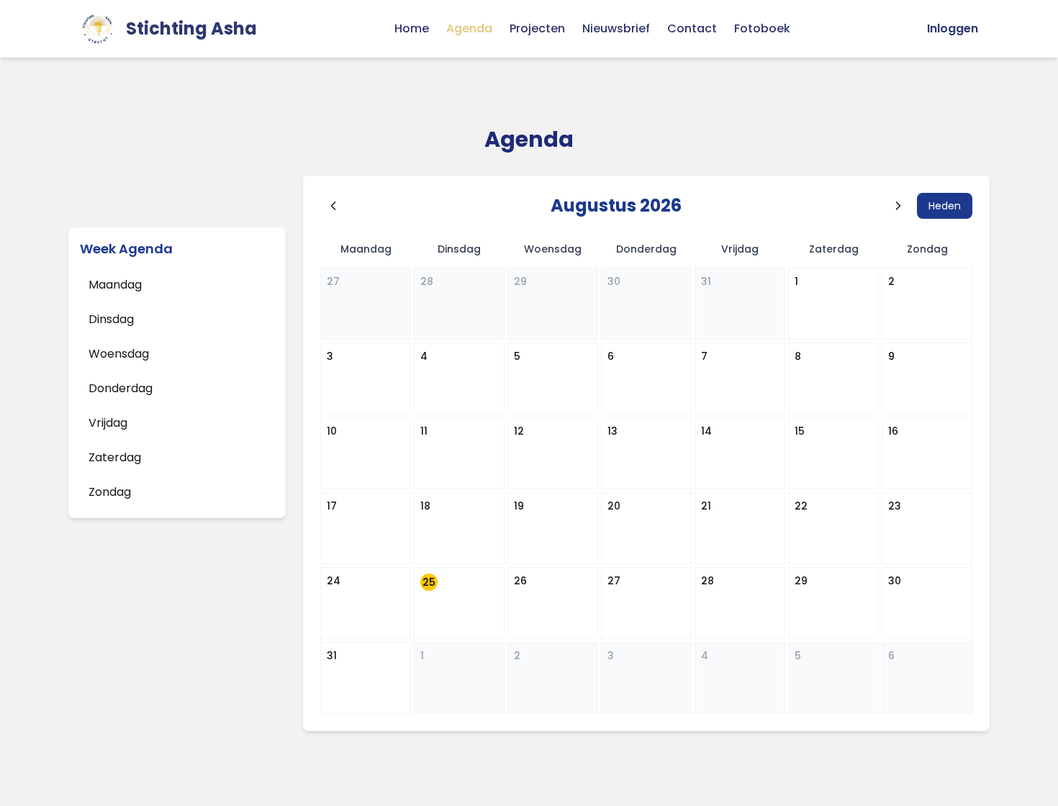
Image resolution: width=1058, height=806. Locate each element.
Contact (692, 28)
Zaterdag (115, 457)
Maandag (115, 284)
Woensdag (119, 353)
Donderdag (121, 388)
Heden (944, 206)
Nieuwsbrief (616, 28)
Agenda (469, 28)
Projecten (537, 28)
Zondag (110, 492)
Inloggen (952, 28)
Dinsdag (111, 319)
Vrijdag (108, 423)
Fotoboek (762, 28)
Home (411, 28)
